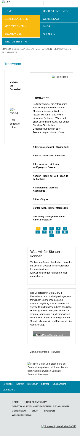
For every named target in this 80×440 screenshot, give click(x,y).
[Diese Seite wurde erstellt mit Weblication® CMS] (58, 426)
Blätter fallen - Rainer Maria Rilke (50, 208)
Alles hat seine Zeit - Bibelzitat (49, 155)
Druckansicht (59, 384)
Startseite (6, 49)
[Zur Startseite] (15, 3)
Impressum (32, 384)
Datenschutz (9, 389)
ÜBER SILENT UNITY (55, 11)
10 (65, 232)
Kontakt (20, 384)
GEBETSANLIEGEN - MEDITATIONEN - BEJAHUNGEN (17, 26)
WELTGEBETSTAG (16, 41)
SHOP (46, 26)
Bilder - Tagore (40, 199)
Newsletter (8, 384)
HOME (8, 11)
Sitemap (45, 384)
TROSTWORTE (9, 52)
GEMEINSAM (51, 18)
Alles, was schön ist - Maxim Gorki (51, 147)
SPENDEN (49, 34)
